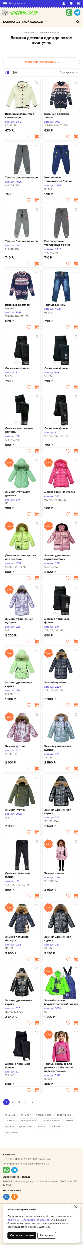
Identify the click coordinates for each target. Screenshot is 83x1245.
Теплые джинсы (55, 304)
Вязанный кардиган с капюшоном (19, 115)
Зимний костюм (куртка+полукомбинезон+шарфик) (61, 1002)
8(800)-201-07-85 (25, 1159)
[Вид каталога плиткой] (7, 72)
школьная (11, 1132)
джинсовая (26, 1126)
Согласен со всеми (22, 1235)
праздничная (44, 1114)
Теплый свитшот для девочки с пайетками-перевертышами (58, 1067)
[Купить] (36, 136)
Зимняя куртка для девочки (17, 493)
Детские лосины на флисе (57, 620)
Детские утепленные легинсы (19, 430)
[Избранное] (71, 3)
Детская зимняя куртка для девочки (20, 557)
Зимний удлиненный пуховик (19, 620)
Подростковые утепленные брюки (57, 242)
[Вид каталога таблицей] (15, 72)
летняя (9, 1126)
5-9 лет (56, 1126)
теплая (42, 1126)
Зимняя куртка (15, 746)
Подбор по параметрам (40, 62)
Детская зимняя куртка (59, 492)
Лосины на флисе (17, 368)
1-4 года (9, 1120)
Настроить (46, 1235)
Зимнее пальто (54, 873)
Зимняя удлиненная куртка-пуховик (57, 557)
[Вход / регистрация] (63, 3)
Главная (29, 32)
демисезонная (51, 1120)
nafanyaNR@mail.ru (38, 1163)
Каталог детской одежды (23, 21)
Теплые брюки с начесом (21, 177)
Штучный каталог (49, 32)
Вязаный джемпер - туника (57, 115)
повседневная (28, 1120)
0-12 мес (10, 1114)
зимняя (69, 1120)
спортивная (64, 1114)
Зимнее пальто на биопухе (17, 938)
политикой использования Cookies (28, 1220)
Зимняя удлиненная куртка (18, 684)
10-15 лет (25, 1114)
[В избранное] (29, 136)
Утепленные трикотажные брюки (58, 179)
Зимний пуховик (55, 682)
